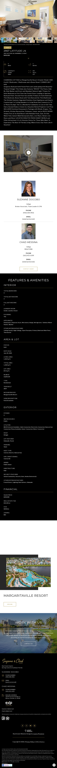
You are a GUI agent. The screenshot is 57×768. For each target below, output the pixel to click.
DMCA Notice (40, 742)
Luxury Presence (38, 734)
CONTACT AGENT (28, 269)
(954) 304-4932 (28, 213)
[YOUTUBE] (30, 725)
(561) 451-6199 (28, 255)
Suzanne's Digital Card (8, 708)
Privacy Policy (29, 742)
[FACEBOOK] (22, 725)
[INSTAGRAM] (26, 725)
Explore (10, 604)
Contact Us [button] (28, 643)
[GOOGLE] (34, 725)
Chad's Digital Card (7, 711)
